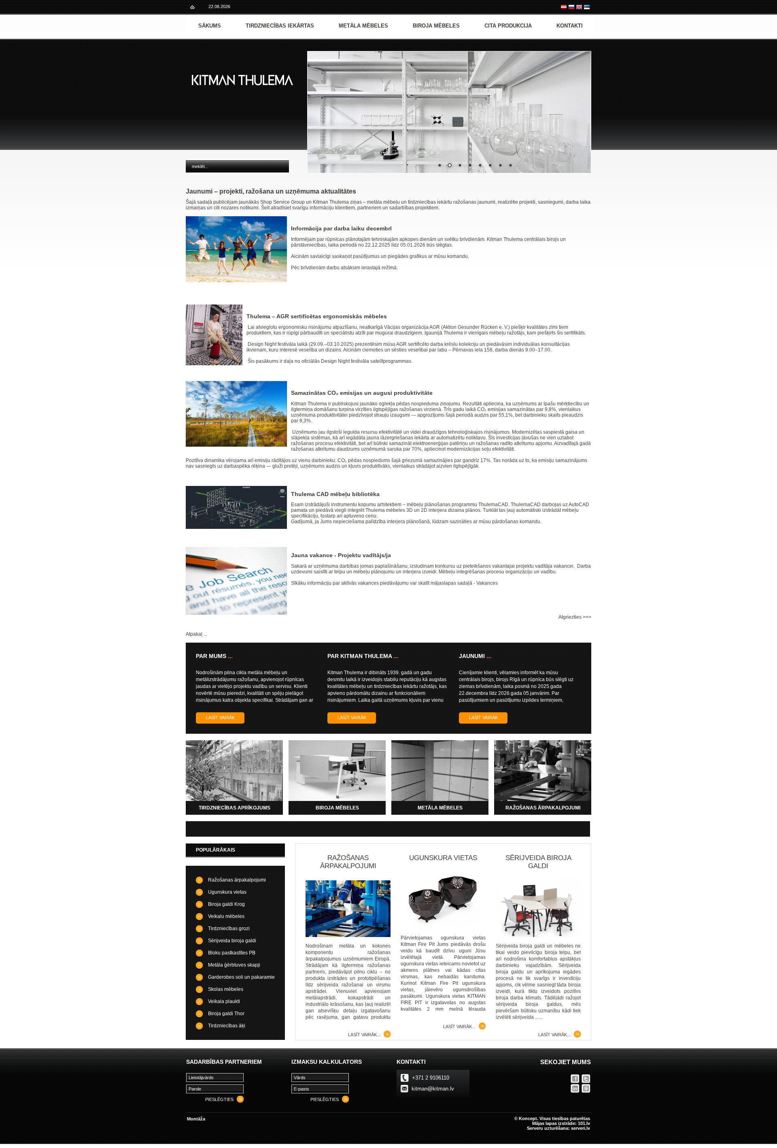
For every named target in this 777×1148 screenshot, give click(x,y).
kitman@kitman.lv (433, 1089)
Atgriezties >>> (574, 617)
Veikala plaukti (224, 1001)
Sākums (209, 26)
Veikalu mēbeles (226, 916)
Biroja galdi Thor (226, 1013)
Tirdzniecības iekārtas (280, 26)
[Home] (192, 7)
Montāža (196, 1118)
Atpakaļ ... (196, 634)
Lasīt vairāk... (364, 1034)
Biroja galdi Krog (226, 904)
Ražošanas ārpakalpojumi (237, 880)
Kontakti (569, 26)
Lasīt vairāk (220, 717)
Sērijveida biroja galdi (232, 941)
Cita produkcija (508, 26)
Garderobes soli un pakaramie (241, 977)
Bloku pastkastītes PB (231, 953)
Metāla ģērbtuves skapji (234, 965)
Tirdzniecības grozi (229, 928)
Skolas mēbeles (225, 989)
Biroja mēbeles (436, 26)
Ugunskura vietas (227, 892)
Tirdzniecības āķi (226, 1026)
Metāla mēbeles (363, 26)
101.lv (584, 1123)
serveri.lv (580, 1128)
